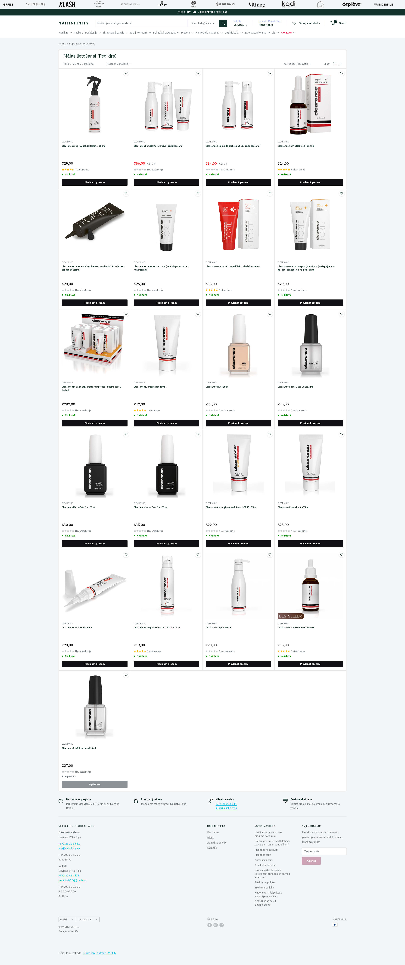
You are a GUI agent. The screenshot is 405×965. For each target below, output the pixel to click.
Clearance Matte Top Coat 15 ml (79, 507)
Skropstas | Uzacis (113, 32)
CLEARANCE (67, 141)
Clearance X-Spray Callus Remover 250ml (83, 146)
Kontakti (212, 847)
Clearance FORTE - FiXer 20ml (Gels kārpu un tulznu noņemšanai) (161, 268)
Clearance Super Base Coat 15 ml (295, 386)
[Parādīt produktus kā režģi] (334, 63)
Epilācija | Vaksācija (164, 32)
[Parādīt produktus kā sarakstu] (340, 63)
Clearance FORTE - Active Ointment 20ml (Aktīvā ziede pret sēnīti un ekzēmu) (93, 268)
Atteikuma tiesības (265, 865)
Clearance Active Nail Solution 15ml (296, 146)
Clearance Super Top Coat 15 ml (151, 507)
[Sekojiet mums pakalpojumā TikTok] (221, 925)
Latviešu (64, 919)
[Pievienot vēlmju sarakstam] (126, 73)
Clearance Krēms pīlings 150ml (150, 386)
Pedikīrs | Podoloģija (85, 32)
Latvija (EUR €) (85, 919)
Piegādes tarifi (263, 854)
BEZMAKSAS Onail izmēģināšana (265, 903)
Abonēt (311, 860)
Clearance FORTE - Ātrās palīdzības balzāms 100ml (233, 266)
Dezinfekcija (232, 32)
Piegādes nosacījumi (266, 849)
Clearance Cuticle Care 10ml (77, 627)
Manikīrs (63, 32)
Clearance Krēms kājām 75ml (293, 507)
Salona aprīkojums (255, 32)
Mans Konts (266, 25)
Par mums (213, 832)
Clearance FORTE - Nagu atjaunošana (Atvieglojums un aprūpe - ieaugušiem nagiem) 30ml (306, 268)
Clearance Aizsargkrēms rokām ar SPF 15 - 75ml (231, 507)
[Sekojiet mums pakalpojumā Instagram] (215, 925)
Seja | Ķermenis (138, 32)
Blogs (210, 837)
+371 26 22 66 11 (226, 803)
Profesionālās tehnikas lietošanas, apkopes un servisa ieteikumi (272, 874)
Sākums (62, 43)
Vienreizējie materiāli (207, 32)
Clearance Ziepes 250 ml (218, 627)
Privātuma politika (265, 882)
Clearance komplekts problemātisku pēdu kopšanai (233, 146)
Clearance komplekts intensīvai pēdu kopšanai (158, 146)
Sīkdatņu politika (264, 887)
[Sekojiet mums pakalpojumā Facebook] (209, 925)
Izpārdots (94, 784)
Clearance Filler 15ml (217, 386)
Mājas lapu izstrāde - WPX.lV (99, 953)
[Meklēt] (223, 23)
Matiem (185, 32)
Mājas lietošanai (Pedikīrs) (82, 43)
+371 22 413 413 (69, 875)
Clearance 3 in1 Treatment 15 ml (79, 748)
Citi (273, 32)
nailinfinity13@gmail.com (73, 880)
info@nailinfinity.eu (226, 808)
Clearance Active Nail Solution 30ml (296, 627)
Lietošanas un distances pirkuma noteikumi (268, 834)
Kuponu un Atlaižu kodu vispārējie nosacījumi (268, 894)
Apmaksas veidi (264, 860)
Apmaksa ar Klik (216, 842)
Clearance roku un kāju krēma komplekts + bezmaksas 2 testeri (91, 388)
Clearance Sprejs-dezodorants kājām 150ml (157, 627)
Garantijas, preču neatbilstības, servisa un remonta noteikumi (272, 842)
